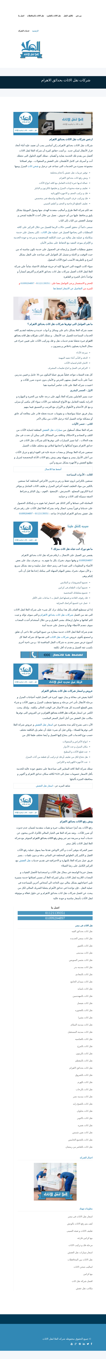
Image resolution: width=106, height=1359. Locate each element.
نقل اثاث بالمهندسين (83, 996)
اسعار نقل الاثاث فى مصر (80, 1216)
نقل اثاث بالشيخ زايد (83, 1104)
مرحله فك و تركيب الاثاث (80, 1245)
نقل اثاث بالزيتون (84, 1053)
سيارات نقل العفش (52, 430)
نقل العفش (25, 860)
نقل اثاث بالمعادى (84, 974)
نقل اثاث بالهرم (85, 1082)
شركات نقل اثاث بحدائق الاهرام (56, 614)
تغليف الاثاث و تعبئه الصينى (80, 1231)
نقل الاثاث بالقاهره (54, 16)
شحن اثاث (33, 166)
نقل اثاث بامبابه (85, 988)
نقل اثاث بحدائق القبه (82, 931)
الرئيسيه (35, 31)
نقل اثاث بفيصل (85, 1003)
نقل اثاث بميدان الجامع (82, 981)
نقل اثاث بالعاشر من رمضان (79, 1147)
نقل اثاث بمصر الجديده (81, 938)
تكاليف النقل (68, 16)
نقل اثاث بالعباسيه (84, 1039)
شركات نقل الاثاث (59, 637)
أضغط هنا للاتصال (53, 469)
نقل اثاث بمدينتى (84, 953)
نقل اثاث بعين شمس (82, 1132)
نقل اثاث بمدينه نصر (83, 1096)
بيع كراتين (88, 1274)
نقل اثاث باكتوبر (85, 1118)
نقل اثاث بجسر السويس (81, 960)
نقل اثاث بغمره (85, 1125)
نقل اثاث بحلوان (85, 1111)
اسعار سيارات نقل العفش (80, 1252)
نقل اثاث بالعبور (85, 945)
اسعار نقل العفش (44, 724)
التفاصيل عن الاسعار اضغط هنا (67, 288)
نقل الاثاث (46, 232)
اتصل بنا (21, 16)
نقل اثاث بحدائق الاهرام (81, 1068)
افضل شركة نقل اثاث (82, 1281)
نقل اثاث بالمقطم (84, 1060)
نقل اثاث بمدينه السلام (82, 1024)
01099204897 (27, 283)
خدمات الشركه (23, 31)
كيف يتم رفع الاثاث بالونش (80, 1223)
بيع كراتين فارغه (85, 1238)
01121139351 (43, 283)
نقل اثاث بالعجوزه (84, 1010)
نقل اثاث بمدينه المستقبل (80, 1032)
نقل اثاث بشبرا (85, 1017)
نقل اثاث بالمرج (85, 1046)
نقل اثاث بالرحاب (84, 1089)
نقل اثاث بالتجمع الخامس (80, 1139)
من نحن (79, 16)
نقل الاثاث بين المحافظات (80, 1259)
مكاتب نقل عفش (84, 1288)
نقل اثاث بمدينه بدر (83, 967)
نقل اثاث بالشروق (84, 1075)
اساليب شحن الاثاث (83, 1267)
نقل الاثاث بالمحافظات (35, 16)
